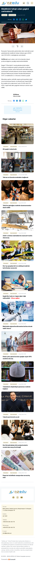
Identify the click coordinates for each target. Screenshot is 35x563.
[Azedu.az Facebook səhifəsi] (13, 497)
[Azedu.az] (10, 3)
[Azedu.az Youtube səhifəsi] (21, 497)
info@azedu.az (7, 533)
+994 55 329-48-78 (9, 521)
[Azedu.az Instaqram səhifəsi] (17, 497)
